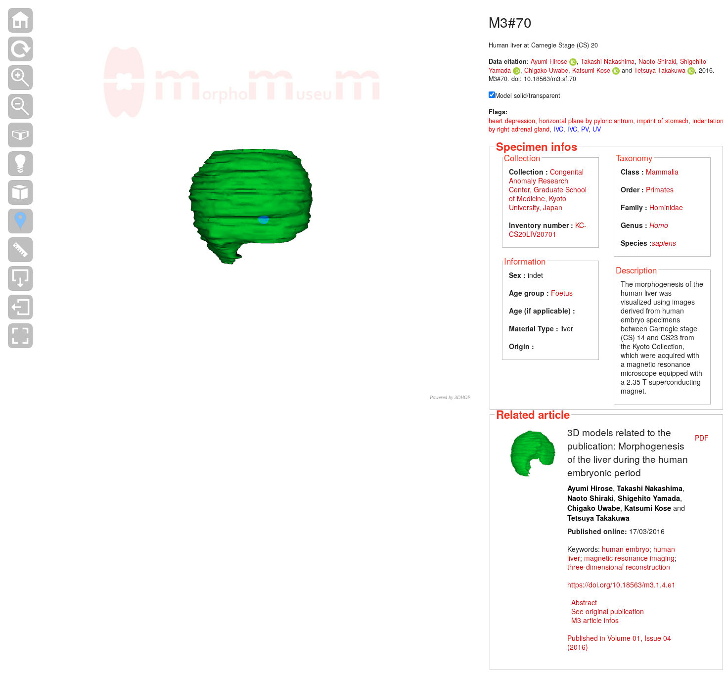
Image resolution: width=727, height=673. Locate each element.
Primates (660, 189)
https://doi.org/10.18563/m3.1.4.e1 (621, 584)
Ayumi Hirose (549, 61)
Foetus (562, 293)
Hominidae (666, 207)
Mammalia (662, 172)
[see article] (532, 452)
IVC (558, 129)
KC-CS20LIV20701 (548, 229)
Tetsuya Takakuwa (659, 70)
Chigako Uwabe (546, 70)
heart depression (512, 120)
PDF (702, 438)
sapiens (664, 243)
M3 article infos (595, 620)
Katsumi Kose (592, 70)
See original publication (607, 611)
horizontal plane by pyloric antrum (586, 120)
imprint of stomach (662, 120)
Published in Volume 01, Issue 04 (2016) (619, 642)
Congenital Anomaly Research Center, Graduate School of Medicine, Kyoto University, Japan (548, 189)
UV (596, 129)
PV (585, 129)
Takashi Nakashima (608, 61)
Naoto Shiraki (657, 61)
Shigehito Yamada (649, 498)
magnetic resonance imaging (629, 558)
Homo (658, 225)
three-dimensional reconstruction (618, 567)
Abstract (584, 602)
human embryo (625, 549)
